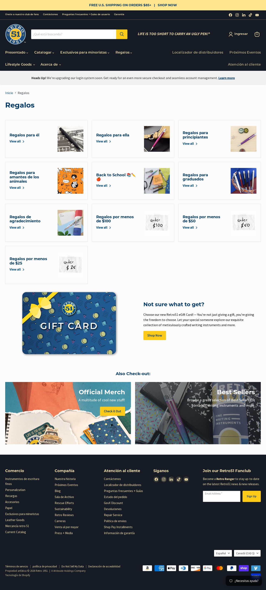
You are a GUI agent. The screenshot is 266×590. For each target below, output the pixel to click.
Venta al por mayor (67, 527)
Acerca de (50, 64)
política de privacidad (45, 566)
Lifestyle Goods (19, 64)
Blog (58, 491)
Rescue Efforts (64, 503)
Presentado (15, 52)
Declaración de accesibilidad (104, 566)
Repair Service (113, 515)
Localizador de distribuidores (197, 52)
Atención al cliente (244, 64)
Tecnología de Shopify (17, 575)
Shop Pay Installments (118, 527)
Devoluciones (113, 509)
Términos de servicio (16, 566)
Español (221, 553)
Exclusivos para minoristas (83, 52)
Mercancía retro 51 (17, 526)
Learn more (226, 78)
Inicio (9, 93)
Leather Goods (15, 520)
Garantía (119, 14)
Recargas (11, 496)
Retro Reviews (64, 515)
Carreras (60, 521)
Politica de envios (115, 521)
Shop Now (154, 335)
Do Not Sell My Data (73, 566)
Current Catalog (15, 532)
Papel (8, 508)
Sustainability (63, 509)
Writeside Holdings (63, 571)
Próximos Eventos (245, 52)
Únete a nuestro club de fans (22, 14)
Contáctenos (50, 14)
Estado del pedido (115, 497)
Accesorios (12, 502)
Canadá (245, 553)
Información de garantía (119, 533)
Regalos (123, 52)
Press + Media (64, 533)
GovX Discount (113, 503)
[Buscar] (121, 34)
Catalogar (43, 52)
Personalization (15, 490)
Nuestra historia (65, 479)
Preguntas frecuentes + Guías (123, 491)
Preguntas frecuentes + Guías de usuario (86, 14)
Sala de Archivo (64, 497)
